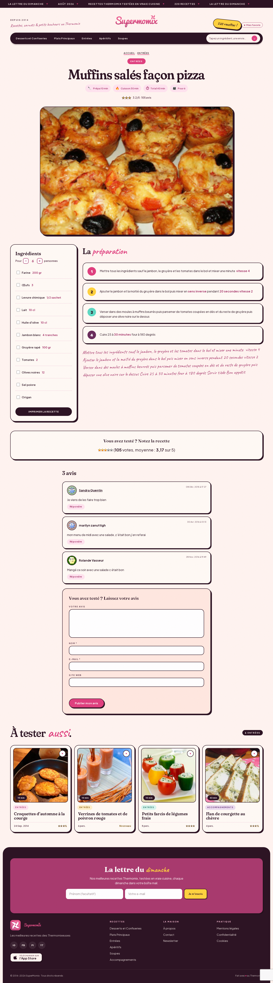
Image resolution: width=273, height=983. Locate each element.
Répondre (76, 506)
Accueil (129, 53)
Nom (73, 643)
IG (14, 945)
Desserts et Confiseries (31, 38)
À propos (169, 928)
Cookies (222, 940)
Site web (75, 675)
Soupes (123, 38)
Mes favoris (252, 25)
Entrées (87, 38)
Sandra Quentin (91, 490)
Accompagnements (123, 959)
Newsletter (170, 940)
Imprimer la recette (43, 411)
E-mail (75, 659)
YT (41, 945)
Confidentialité (226, 934)
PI (32, 945)
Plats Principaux (64, 38)
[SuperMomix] (136, 21)
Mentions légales (228, 928)
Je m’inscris (195, 894)
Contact (168, 934)
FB (23, 945)
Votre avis (77, 606)
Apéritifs (105, 38)
